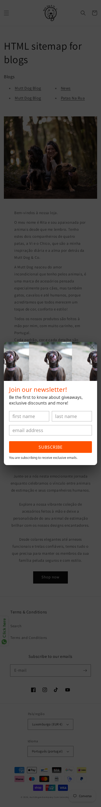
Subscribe (51, 447)
